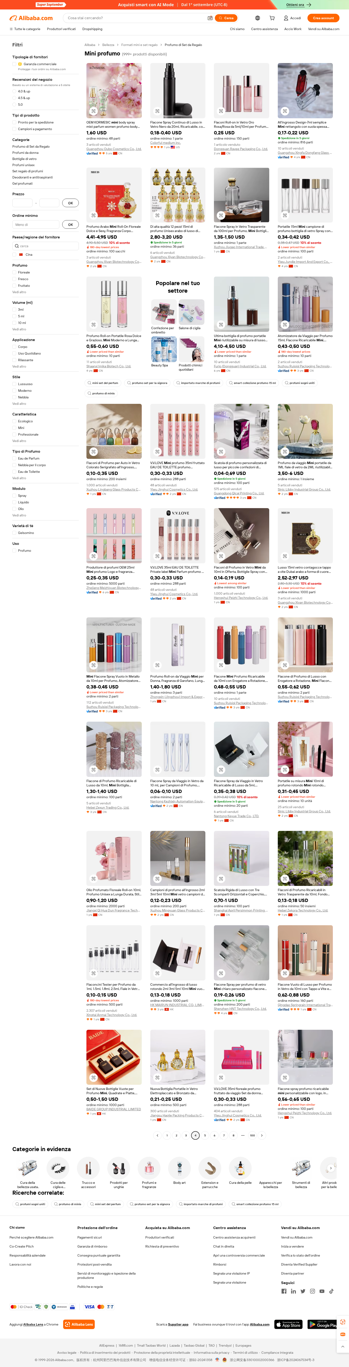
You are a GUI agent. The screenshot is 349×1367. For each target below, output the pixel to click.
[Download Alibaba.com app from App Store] (288, 1324)
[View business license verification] (217, 1360)
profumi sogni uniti (302, 383)
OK (70, 203)
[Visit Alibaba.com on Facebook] (284, 1291)
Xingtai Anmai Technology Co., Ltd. (111, 1015)
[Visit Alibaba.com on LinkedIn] (293, 1291)
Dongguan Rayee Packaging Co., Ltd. (241, 149)
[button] (210, 18)
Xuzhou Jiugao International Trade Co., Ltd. (241, 247)
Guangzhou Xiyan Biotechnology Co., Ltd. (114, 262)
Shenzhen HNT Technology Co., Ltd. (240, 1009)
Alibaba (90, 45)
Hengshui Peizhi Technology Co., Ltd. (241, 598)
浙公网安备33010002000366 (252, 1360)
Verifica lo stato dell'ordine (300, 1255)
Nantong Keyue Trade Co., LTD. (236, 816)
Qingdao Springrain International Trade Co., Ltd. (305, 1005)
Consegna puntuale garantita (98, 1255)
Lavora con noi (20, 1264)
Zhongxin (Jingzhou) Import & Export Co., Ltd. (178, 697)
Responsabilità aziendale (27, 1255)
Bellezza (108, 45)
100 (252, 1135)
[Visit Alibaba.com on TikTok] (331, 1291)
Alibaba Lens (33, 1324)
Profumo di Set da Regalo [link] (183, 45)
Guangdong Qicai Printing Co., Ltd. (239, 493)
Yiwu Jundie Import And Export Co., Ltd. (305, 262)
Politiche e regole (90, 1287)
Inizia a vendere (292, 1246)
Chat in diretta (223, 1246)
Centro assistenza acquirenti (234, 1237)
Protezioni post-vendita (94, 1264)
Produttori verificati (159, 1237)
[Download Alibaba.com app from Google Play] (323, 1324)
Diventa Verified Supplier (299, 1264)
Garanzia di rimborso (92, 1246)
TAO (211, 1345)
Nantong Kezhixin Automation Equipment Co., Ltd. (178, 801)
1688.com (125, 1345)
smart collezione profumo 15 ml (255, 383)
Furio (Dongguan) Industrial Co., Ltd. (240, 366)
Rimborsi (219, 1264)
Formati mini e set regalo (139, 45)
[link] (343, 1322)
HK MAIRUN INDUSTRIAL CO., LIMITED (178, 1005)
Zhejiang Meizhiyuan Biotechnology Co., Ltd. (114, 588)
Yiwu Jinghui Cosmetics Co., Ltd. (174, 489)
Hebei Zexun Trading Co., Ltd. (107, 807)
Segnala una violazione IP (231, 1273)
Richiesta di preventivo (162, 1246)
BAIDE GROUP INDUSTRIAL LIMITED (113, 1109)
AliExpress (106, 1345)
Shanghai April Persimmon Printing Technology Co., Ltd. (241, 910)
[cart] (273, 19)
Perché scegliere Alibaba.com (31, 1237)
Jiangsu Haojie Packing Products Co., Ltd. (178, 1115)
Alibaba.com (259, 1324)
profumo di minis (103, 393)
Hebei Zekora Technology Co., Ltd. (303, 910)
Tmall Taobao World (151, 1345)
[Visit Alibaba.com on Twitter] (303, 1291)
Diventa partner (292, 1273)
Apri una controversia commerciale (239, 1255)
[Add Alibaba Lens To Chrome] (79, 1324)
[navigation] (45, 591)
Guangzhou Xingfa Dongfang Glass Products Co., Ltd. (305, 153)
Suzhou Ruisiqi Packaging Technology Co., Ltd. (305, 366)
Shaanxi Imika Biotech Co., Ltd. (108, 366)
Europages (243, 1345)
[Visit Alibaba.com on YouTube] (322, 1291)
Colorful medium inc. (165, 143)
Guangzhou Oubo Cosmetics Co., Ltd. (113, 149)
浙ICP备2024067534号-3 (295, 1360)
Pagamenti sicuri (89, 1237)
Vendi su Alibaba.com (296, 1237)
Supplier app (178, 1324)
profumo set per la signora (149, 383)
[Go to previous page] (157, 1135)
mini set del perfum (105, 383)
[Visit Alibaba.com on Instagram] (312, 1291)
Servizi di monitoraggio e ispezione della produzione (106, 1275)
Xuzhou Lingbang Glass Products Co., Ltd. (114, 489)
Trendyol (225, 1345)
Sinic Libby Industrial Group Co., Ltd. (304, 489)
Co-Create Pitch (21, 1246)
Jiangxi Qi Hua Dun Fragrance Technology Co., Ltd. (114, 910)
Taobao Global (194, 1345)
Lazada (175, 1345)
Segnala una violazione (229, 1282)
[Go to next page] (262, 1135)
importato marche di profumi (200, 383)
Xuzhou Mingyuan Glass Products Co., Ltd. (178, 910)
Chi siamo (17, 1227)
